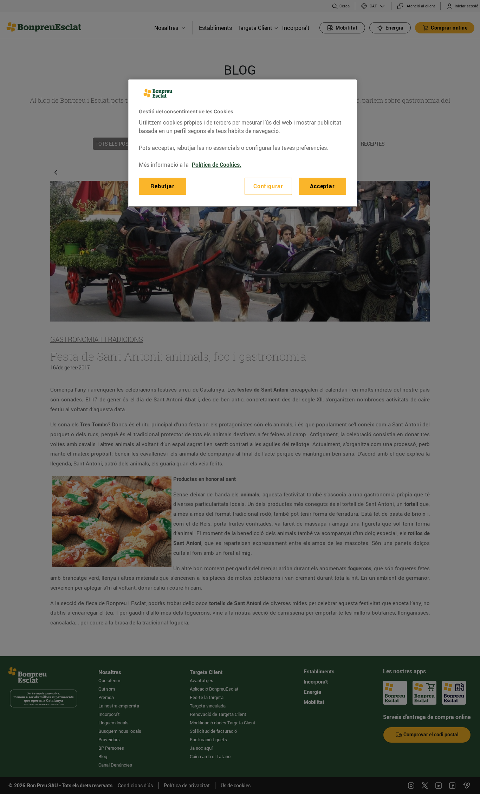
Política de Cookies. (216, 165)
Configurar (268, 186)
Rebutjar (162, 186)
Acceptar (322, 186)
